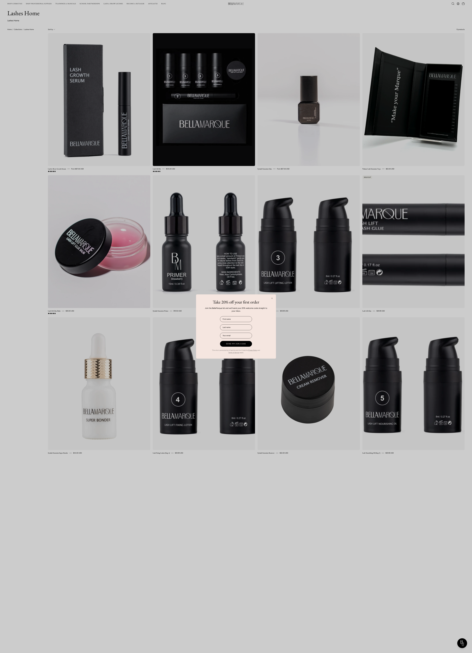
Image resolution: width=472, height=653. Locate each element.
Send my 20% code (236, 344)
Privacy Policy (252, 350)
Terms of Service (233, 352)
